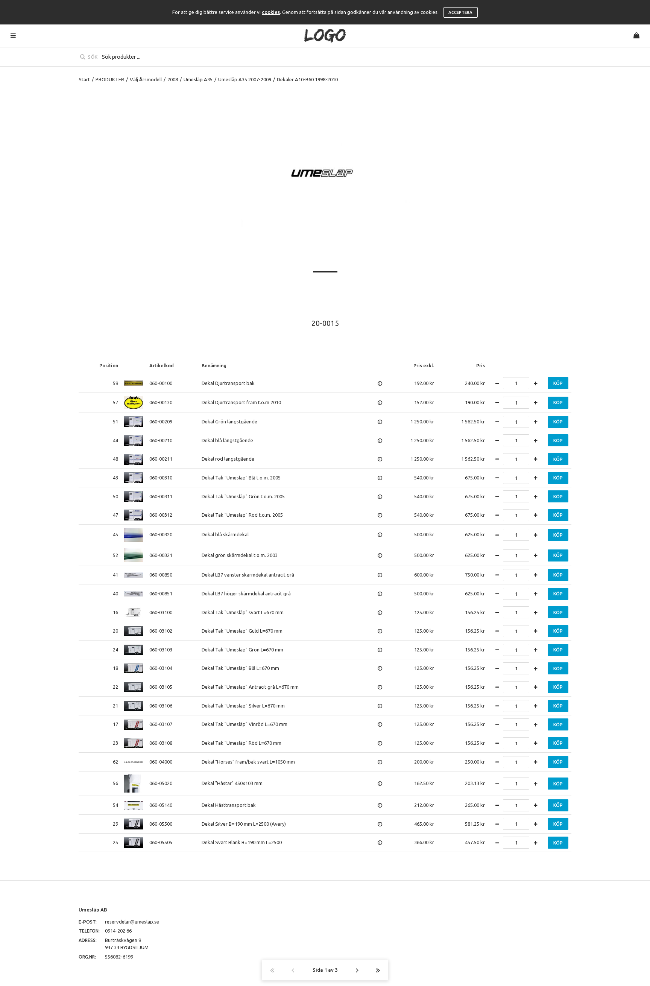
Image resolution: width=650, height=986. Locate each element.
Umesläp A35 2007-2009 (244, 79)
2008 (172, 79)
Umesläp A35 (198, 79)
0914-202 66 (118, 930)
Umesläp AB (93, 909)
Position (108, 365)
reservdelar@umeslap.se (132, 921)
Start (84, 79)
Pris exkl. (423, 365)
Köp (558, 383)
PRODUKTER (110, 79)
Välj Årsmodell (146, 79)
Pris (480, 365)
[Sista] (378, 970)
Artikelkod (161, 365)
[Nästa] (357, 970)
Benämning (214, 365)
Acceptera (460, 12)
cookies (271, 12)
